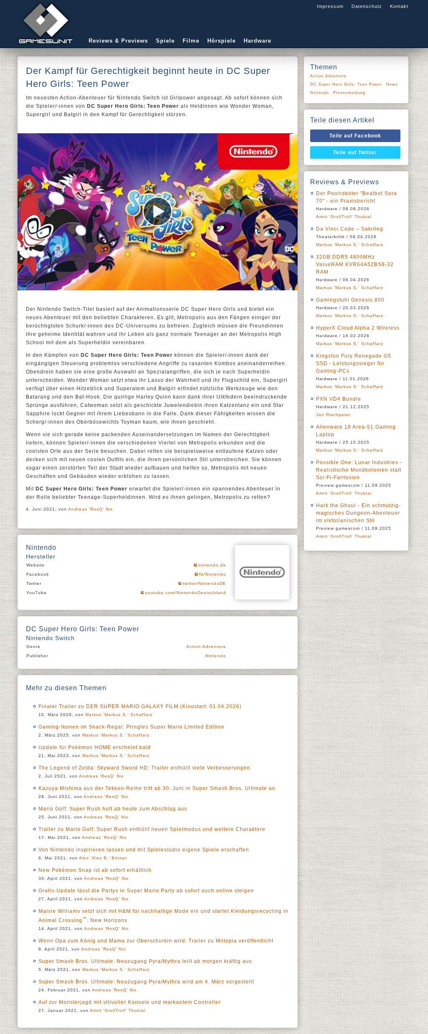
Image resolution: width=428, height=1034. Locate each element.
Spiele (165, 41)
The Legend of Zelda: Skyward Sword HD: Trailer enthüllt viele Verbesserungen (144, 768)
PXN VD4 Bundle (338, 399)
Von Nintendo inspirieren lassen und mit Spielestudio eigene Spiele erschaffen (143, 850)
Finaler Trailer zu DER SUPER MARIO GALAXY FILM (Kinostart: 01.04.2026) (140, 706)
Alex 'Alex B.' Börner (103, 858)
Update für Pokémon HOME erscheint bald (94, 747)
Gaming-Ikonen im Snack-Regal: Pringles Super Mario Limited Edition (131, 727)
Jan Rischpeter (333, 414)
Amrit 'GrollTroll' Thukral (117, 1010)
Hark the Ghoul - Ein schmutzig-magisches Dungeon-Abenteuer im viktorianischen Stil (358, 513)
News (392, 84)
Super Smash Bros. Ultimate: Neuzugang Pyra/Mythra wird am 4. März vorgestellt (146, 982)
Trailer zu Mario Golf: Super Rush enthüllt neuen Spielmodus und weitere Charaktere (151, 829)
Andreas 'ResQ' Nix (90, 509)
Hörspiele (221, 41)
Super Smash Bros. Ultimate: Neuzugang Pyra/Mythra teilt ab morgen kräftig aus (145, 961)
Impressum (330, 6)
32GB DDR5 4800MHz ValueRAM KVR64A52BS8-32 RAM (355, 264)
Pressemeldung (349, 93)
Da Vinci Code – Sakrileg (349, 229)
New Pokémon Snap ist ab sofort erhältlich (95, 870)
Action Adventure (206, 646)
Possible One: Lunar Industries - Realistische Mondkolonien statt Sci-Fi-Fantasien (359, 470)
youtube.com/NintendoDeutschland (185, 592)
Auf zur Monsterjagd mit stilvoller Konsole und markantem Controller (129, 1002)
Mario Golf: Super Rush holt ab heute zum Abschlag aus (112, 809)
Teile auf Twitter (355, 152)
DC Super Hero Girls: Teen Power (346, 84)
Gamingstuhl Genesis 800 (350, 300)
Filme (191, 41)
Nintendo (215, 655)
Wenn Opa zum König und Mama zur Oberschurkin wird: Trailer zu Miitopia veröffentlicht (155, 941)
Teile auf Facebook (355, 136)
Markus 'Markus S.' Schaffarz (119, 714)
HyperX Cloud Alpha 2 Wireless (358, 328)
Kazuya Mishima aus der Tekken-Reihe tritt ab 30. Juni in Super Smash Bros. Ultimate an (156, 788)
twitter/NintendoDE (204, 583)
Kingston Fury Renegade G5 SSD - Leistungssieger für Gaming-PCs (353, 363)
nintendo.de (212, 565)
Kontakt (399, 6)
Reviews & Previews (118, 41)
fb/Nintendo (212, 574)
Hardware (257, 41)
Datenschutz (367, 6)
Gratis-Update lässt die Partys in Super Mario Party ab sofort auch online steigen (146, 891)
